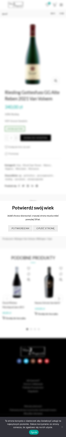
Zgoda (34, 432)
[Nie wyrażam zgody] (62, 427)
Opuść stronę (45, 228)
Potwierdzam (20, 228)
